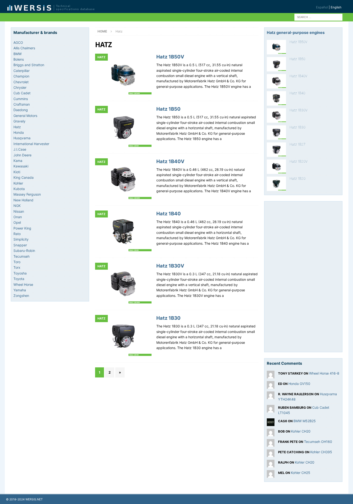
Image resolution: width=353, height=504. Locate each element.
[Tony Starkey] (270, 376)
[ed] (270, 386)
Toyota (18, 279)
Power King (22, 228)
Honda (18, 132)
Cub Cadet (21, 93)
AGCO (18, 42)
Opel (17, 222)
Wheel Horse (23, 284)
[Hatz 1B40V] (276, 81)
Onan (17, 217)
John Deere (22, 155)
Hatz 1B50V (170, 57)
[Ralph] (270, 464)
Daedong (20, 110)
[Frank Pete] (270, 444)
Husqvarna (21, 138)
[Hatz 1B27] (276, 149)
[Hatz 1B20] (276, 184)
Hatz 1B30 (168, 318)
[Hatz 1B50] (276, 64)
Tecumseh (21, 256)
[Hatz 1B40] (276, 98)
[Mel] (270, 475)
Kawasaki (20, 166)
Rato (17, 234)
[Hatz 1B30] (276, 132)
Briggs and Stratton (28, 65)
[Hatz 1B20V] (276, 166)
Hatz (17, 127)
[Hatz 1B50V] (276, 47)
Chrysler (19, 87)
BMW (17, 54)
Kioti (16, 172)
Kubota (19, 189)
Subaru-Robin (24, 251)
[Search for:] (318, 17)
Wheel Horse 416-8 (324, 373)
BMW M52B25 (304, 421)
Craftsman (21, 104)
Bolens (18, 59)
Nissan (18, 211)
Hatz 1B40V (170, 161)
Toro (16, 262)
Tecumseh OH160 (318, 442)
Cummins (20, 99)
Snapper (20, 245)
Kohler (18, 183)
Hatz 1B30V (170, 266)
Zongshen (21, 295)
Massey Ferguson (27, 194)
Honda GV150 (299, 384)
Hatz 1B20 (297, 178)
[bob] (270, 433)
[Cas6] (270, 423)
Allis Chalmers (24, 48)
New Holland (23, 200)
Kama (17, 161)
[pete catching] (270, 454)
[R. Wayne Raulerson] (270, 396)
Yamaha (19, 290)
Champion (21, 76)
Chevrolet (21, 82)
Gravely (19, 121)
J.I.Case (19, 149)
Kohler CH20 (300, 431)
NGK (17, 206)
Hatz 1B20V (299, 161)
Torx (16, 267)
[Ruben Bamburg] (270, 410)
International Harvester (31, 144)
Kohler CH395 (321, 452)
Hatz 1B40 (168, 214)
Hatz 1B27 (297, 144)
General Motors (25, 116)
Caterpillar (21, 71)
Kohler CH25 (300, 473)
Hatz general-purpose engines (296, 32)
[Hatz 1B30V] (276, 115)
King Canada (23, 177)
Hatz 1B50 (168, 109)
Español (322, 7)
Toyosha (20, 273)
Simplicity (21, 239)
